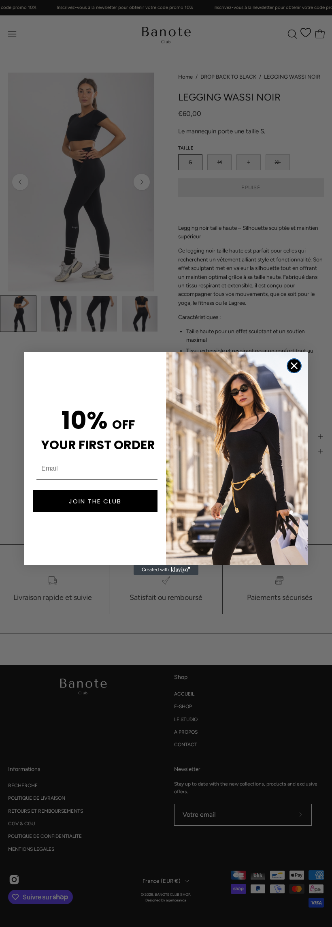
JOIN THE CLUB (95, 501)
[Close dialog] (294, 366)
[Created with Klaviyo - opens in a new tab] (166, 570)
